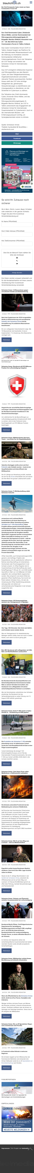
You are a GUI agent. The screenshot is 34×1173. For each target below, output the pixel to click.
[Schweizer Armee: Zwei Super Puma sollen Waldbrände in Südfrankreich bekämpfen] (17, 787)
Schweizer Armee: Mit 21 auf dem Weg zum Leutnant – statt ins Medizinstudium (15, 841)
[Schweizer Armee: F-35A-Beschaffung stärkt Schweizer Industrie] (17, 504)
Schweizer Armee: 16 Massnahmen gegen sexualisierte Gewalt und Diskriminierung (15, 290)
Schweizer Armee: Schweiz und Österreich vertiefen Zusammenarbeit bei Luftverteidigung (17, 899)
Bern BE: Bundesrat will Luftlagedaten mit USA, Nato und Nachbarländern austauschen (17, 650)
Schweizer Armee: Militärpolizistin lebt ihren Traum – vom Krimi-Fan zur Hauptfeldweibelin (16, 438)
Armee (13, 476)
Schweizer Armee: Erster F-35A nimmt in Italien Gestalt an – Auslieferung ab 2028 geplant (16, 711)
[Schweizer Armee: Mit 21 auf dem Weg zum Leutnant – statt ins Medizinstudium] (17, 853)
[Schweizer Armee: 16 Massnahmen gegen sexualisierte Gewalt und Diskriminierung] (17, 302)
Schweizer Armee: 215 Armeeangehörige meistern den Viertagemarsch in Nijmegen (15, 601)
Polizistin (5, 467)
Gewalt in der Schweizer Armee (12, 321)
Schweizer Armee (26, 996)
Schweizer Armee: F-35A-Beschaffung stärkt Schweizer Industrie (16, 491)
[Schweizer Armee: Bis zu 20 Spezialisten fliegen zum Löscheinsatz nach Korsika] (17, 1036)
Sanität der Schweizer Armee (10, 878)
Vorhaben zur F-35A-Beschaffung (13, 524)
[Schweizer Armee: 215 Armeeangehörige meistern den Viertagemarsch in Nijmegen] (17, 613)
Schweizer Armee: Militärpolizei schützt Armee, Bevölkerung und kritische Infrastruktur (16, 959)
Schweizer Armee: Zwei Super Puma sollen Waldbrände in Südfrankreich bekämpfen (15, 772)
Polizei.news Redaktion (18, 29)
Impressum (6, 1148)
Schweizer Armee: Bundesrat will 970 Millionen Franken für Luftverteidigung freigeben (16, 367)
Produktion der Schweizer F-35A (14, 741)
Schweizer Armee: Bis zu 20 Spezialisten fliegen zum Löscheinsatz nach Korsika (17, 1024)
